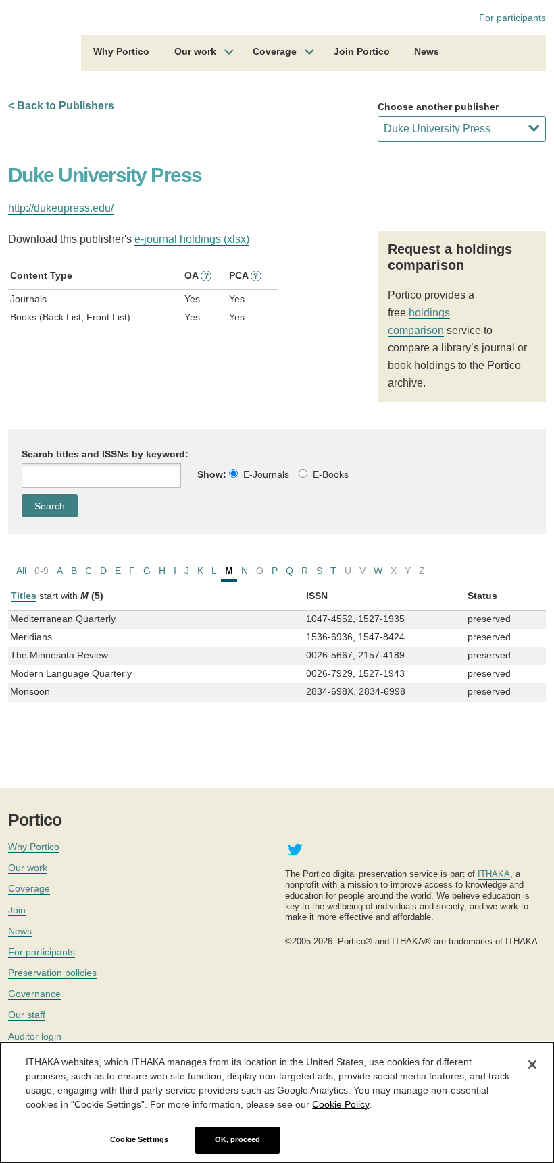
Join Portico (362, 51)
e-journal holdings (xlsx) (191, 239)
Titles (23, 595)
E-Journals (266, 474)
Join (17, 910)
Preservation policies (52, 972)
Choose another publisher (438, 106)
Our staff (26, 1014)
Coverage (275, 51)
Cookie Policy (340, 1104)
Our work (195, 51)
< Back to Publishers (61, 105)
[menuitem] (121, 53)
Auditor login (34, 1036)
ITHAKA (494, 874)
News (426, 51)
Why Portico (121, 51)
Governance (34, 993)
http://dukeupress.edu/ (61, 208)
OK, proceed (237, 1139)
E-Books (331, 474)
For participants (512, 17)
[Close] (532, 1064)
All (21, 570)
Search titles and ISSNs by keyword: (105, 454)
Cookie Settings (139, 1139)
